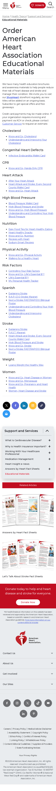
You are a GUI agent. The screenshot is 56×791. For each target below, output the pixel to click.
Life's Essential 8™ (19, 277)
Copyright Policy (40, 732)
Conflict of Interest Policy (35, 736)
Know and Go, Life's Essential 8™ (26, 274)
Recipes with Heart (19, 239)
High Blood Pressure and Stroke (26, 206)
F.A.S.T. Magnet (17, 332)
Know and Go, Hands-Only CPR (26, 168)
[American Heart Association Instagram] (17, 703)
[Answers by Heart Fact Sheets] (49, 469)
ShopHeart (13, 97)
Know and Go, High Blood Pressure (28, 210)
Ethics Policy (15, 736)
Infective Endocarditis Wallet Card (27, 155)
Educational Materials (14, 19)
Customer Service (12, 123)
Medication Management (19, 459)
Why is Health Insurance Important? (25, 446)
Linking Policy (17, 740)
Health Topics (18, 16)
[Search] (50, 4)
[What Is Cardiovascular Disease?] (49, 440)
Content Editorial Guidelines (17, 744)
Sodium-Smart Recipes (21, 242)
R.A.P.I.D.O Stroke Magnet (23, 296)
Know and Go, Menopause (23, 381)
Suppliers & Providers (42, 744)
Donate (39, 5)
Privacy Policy (19, 729)
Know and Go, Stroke (20, 345)
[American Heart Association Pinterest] (34, 714)
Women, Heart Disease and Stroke (27, 390)
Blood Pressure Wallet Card (23, 203)
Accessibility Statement (19, 732)
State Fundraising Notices (28, 748)
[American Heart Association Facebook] (7, 703)
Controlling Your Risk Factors (24, 271)
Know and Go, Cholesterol (23, 136)
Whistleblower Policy (36, 740)
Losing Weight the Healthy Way (26, 365)
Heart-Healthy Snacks (20, 232)
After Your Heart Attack (21, 180)
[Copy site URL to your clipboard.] (41, 406)
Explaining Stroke (18, 293)
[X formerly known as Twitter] (27, 703)
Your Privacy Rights (28, 755)
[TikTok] (38, 703)
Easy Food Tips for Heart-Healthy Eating (30, 229)
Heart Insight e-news (17, 464)
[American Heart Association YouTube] (48, 703)
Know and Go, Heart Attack (23, 190)
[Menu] (5, 5)
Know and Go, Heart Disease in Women (30, 377)
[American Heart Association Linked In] (23, 714)
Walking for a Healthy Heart (24, 258)
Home (5, 16)
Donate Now (28, 602)
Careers (7, 729)
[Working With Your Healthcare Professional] (49, 452)
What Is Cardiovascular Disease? (23, 440)
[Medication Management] (49, 459)
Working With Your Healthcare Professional (22, 452)
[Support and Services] (47, 431)
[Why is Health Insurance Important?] (49, 446)
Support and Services (39, 16)
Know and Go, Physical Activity (25, 255)
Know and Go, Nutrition (21, 235)
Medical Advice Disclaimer (40, 729)
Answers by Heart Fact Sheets (22, 469)
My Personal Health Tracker (23, 280)
